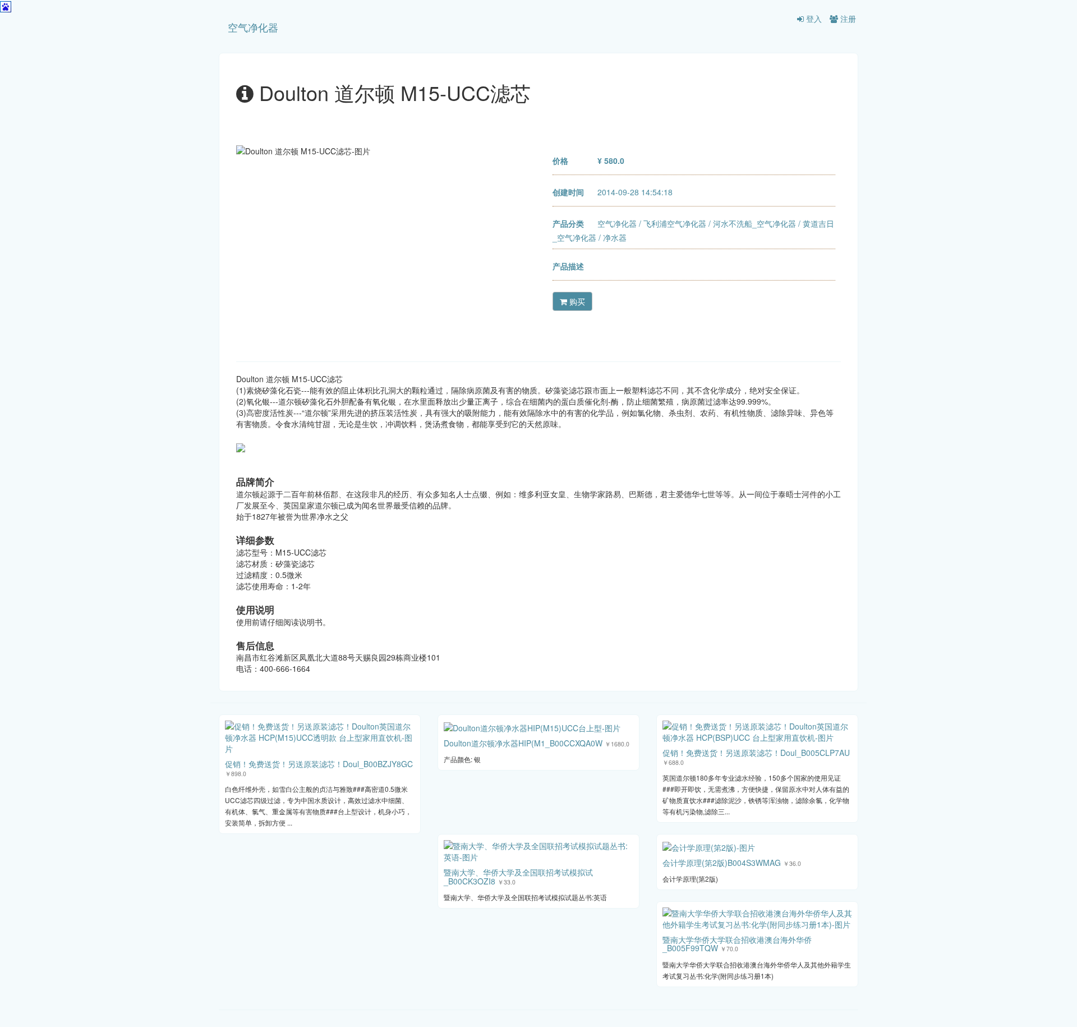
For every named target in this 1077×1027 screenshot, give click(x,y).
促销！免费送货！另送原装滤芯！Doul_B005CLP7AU (756, 752)
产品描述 (568, 266)
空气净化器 (253, 27)
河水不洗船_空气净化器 (754, 223)
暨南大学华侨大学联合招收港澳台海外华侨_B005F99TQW (737, 943)
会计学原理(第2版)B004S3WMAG (721, 862)
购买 (576, 301)
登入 (813, 18)
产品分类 (568, 223)
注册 (847, 18)
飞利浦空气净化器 (674, 223)
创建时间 (568, 192)
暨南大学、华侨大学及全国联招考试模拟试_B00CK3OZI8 (518, 876)
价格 (560, 160)
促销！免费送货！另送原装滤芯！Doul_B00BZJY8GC (319, 763)
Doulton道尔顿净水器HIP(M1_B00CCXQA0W (523, 743)
